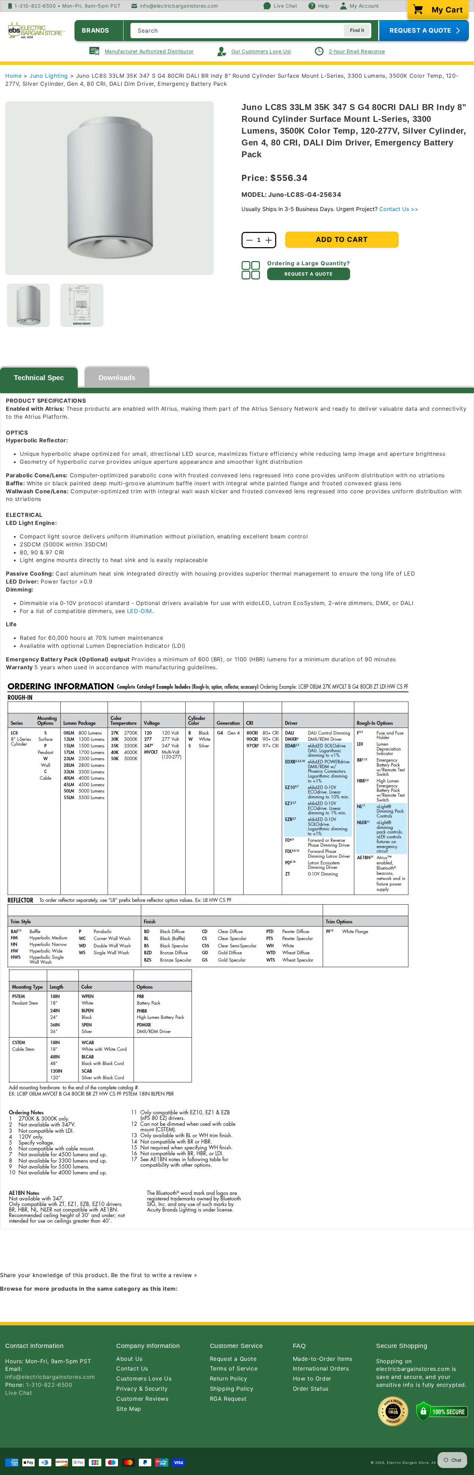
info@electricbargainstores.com (50, 1376)
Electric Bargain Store (408, 1462)
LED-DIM (139, 610)
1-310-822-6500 (49, 1384)
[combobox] (250, 30)
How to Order (312, 1378)
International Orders (321, 1368)
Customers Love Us (143, 1378)
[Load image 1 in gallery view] (28, 305)
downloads (117, 378)
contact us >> (398, 209)
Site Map (128, 1408)
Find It (357, 30)
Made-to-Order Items (323, 1358)
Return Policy (228, 1378)
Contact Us (132, 1368)
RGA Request (228, 1398)
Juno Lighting (49, 75)
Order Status (311, 1388)
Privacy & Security (142, 1388)
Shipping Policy (232, 1388)
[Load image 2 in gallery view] (81, 305)
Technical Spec (39, 378)
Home (13, 75)
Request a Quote (233, 1358)
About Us (129, 1358)
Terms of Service (234, 1368)
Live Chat (18, 1392)
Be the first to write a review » (154, 1275)
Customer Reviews (142, 1398)
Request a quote (309, 274)
